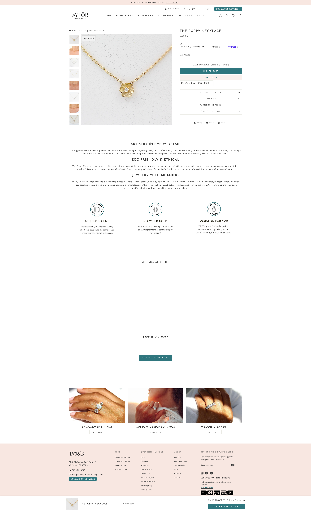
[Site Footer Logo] (90, 453)
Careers (177, 473)
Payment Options (211, 105)
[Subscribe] (232, 465)
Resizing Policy (147, 469)
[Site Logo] (79, 15)
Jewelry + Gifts (184, 15)
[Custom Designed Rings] (155, 405)
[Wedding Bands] (214, 405)
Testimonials (179, 465)
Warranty (145, 465)
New (109, 15)
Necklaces (82, 31)
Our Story (178, 457)
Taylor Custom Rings (84, 181)
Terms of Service (148, 481)
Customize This (211, 111)
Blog (176, 469)
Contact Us (145, 473)
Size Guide (185, 55)
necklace (183, 150)
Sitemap (177, 477)
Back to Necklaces (157, 357)
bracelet (201, 150)
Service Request (147, 477)
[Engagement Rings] (97, 405)
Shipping (210, 99)
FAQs (143, 457)
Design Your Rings (122, 461)
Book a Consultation (228, 9)
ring (190, 150)
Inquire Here (207, 487)
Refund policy (146, 485)
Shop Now (97, 432)
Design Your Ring (145, 15)
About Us (199, 15)
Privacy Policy (146, 489)
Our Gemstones (180, 461)
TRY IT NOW (172, 2)
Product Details (210, 92)
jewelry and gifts (130, 188)
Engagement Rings (124, 15)
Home (73, 31)
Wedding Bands (165, 15)
